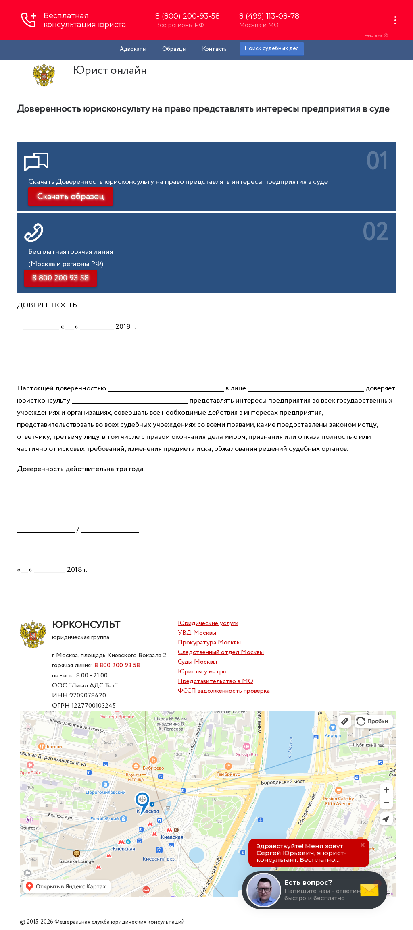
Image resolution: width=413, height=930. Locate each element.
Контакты (215, 49)
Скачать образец (70, 196)
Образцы (174, 49)
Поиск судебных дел (271, 48)
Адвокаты (133, 49)
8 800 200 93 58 (117, 665)
